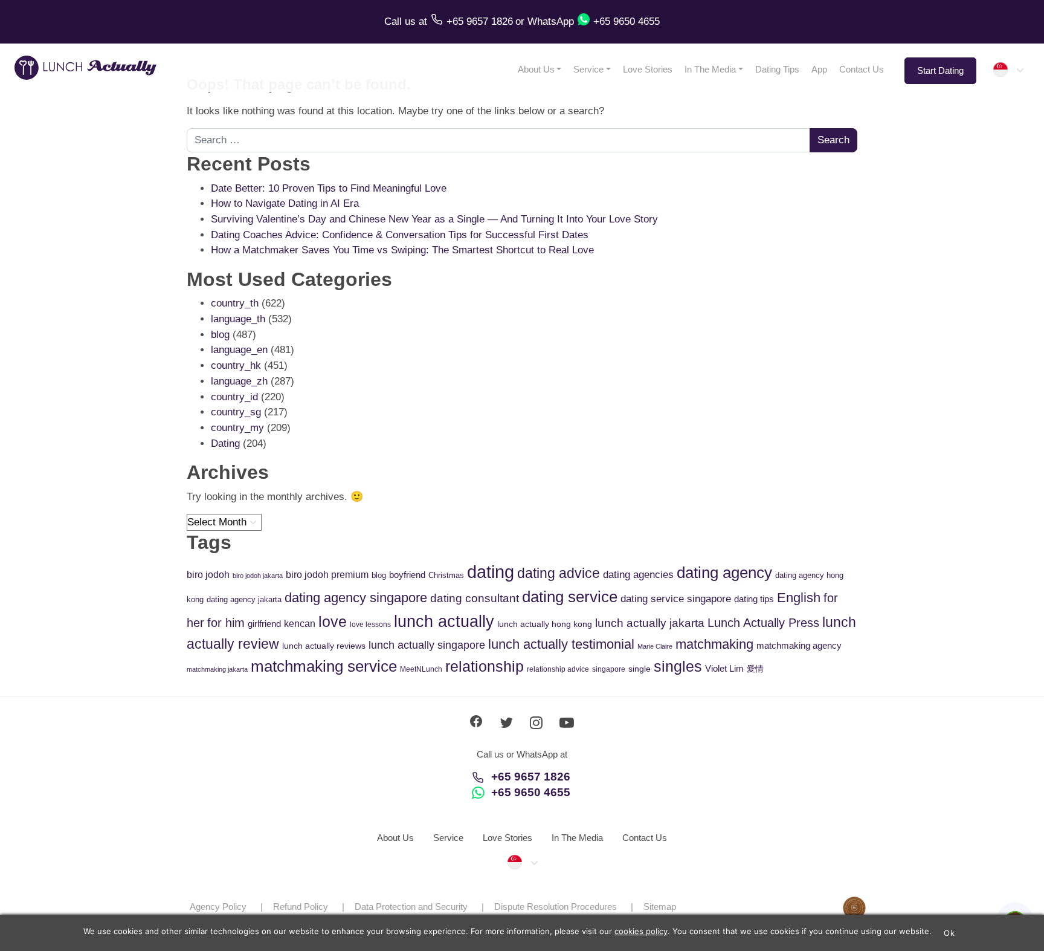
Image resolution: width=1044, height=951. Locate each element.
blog (220, 334)
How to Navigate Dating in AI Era (285, 203)
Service (588, 69)
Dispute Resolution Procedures (555, 906)
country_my (237, 427)
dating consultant (474, 598)
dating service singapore (675, 599)
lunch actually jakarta (649, 623)
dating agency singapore (356, 597)
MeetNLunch (421, 669)
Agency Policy (218, 906)
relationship (484, 666)
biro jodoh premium (327, 574)
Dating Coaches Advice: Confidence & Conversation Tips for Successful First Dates (399, 235)
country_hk (236, 365)
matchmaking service (324, 666)
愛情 (755, 668)
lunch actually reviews (324, 646)
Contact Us (861, 69)
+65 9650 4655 (530, 792)
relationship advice (558, 669)
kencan (299, 623)
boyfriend (407, 575)
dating (490, 572)
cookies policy (641, 931)
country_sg (236, 412)
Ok (949, 933)
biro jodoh (208, 575)
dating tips (754, 599)
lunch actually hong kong (544, 624)
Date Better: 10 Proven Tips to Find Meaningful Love (328, 188)
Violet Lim (724, 668)
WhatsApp (550, 21)
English (798, 597)
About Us (536, 69)
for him (226, 622)
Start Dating (940, 70)
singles (678, 666)
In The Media (710, 69)
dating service (569, 596)
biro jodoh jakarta (258, 575)
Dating (225, 443)
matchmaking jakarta (217, 669)
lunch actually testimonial (561, 644)
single (639, 668)
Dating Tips (777, 69)
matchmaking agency (799, 645)
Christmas (446, 575)
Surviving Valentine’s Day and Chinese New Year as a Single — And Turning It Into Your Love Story (434, 219)
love (332, 622)
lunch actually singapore (427, 644)
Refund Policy (300, 906)
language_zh (239, 381)
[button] (1008, 69)
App (819, 69)
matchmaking (714, 644)
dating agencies (638, 574)
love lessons (370, 624)
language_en (239, 349)
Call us (401, 21)
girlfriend (264, 623)
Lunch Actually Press (763, 622)
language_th (238, 319)
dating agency (724, 572)
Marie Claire (654, 646)
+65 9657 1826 (530, 776)
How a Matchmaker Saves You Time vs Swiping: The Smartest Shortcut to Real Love (402, 250)
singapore (608, 669)
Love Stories (647, 69)
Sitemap (659, 906)
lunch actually (444, 621)
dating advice (558, 573)
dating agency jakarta (244, 599)
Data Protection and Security (411, 906)
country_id (234, 397)
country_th (235, 303)
